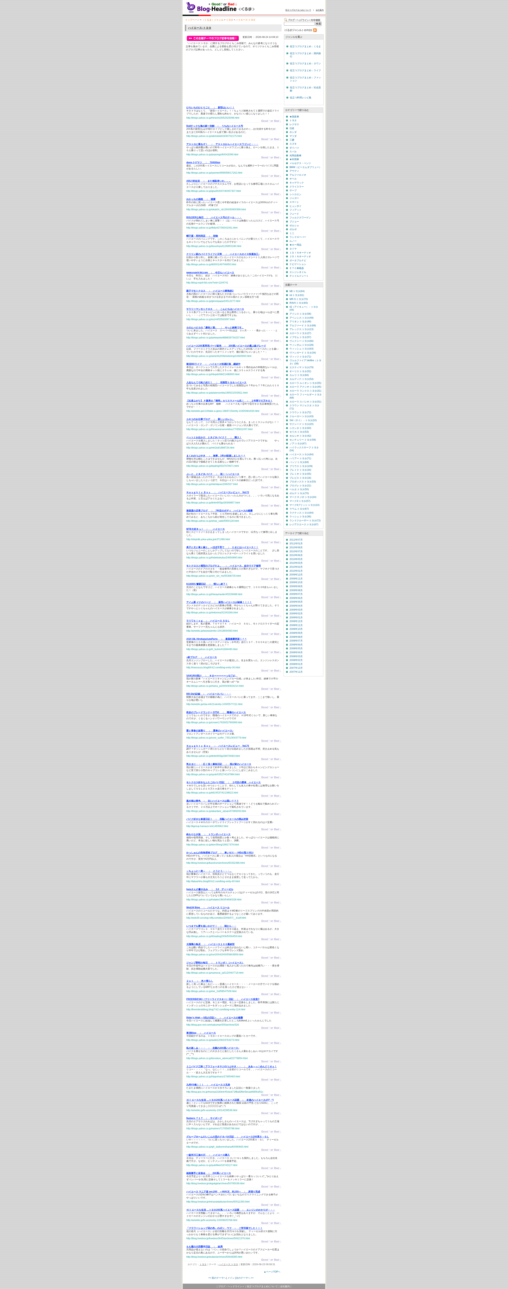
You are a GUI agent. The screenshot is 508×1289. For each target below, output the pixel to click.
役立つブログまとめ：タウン (305, 63)
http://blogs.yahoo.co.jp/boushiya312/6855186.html (213, 246)
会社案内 (320, 10)
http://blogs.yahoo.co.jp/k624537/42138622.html (212, 792)
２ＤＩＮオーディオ (300, 256)
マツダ (293, 136)
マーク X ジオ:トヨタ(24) (303, 497)
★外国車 (294, 159)
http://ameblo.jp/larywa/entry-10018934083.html (212, 630)
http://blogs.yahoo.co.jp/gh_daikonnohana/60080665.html (217, 1146)
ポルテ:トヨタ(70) (299, 493)
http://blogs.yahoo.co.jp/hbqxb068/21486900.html (213, 374)
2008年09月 (296, 633)
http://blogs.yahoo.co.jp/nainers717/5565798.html (213, 1128)
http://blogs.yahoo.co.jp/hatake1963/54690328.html (213, 899)
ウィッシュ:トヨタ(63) (302, 348)
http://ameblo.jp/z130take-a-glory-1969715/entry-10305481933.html (222, 411)
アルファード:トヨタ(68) (303, 325)
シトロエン (295, 194)
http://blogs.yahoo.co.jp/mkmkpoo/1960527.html (212, 484)
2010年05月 (296, 559)
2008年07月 (296, 640)
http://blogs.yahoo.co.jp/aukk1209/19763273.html (212, 1040)
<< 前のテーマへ (217, 1278)
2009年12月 (296, 574)
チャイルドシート (299, 276)
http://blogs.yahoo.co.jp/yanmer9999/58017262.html (214, 172)
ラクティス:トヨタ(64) (302, 512)
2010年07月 (296, 551)
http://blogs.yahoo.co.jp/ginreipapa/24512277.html (213, 301)
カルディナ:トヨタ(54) (302, 379)
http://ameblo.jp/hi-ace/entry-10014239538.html (211, 1110)
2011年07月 (296, 539)
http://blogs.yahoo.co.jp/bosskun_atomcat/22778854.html (217, 1058)
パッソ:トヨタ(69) (299, 462)
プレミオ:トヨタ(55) (300, 474)
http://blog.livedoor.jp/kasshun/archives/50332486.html (215, 863)
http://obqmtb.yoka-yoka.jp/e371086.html (208, 539)
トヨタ (229, 19)
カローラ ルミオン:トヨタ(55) (305, 383)
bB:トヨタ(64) (297, 291)
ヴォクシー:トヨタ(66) (302, 341)
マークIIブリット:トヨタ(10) (304, 505)
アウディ (294, 171)
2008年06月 (296, 644)
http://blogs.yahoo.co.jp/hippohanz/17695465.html (213, 1076)
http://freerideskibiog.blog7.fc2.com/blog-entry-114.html (215, 1009)
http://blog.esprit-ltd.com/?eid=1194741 (207, 282)
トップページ (192, 19)
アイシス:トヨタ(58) (300, 313)
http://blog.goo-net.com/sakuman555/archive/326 (212, 1024)
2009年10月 (296, 582)
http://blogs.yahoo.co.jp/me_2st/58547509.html (211, 991)
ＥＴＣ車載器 (297, 268)
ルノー (293, 241)
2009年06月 (296, 598)
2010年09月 (296, 547)
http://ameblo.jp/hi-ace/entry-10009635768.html (211, 1220)
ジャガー (294, 198)
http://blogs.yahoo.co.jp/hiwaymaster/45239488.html (214, 594)
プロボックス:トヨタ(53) (303, 481)
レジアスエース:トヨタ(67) (304, 524)
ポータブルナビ (298, 260)
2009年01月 (296, 617)
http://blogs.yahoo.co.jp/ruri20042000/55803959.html (214, 954)
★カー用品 (295, 244)
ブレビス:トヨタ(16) (300, 477)
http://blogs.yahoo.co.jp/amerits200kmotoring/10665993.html (218, 356)
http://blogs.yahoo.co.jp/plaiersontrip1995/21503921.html (217, 392)
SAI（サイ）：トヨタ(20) (303, 420)
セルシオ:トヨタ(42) (300, 435)
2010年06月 (296, 555)
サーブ (293, 190)
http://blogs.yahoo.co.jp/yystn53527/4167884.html (213, 774)
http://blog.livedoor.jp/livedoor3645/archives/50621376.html (218, 1238)
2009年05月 (296, 601)
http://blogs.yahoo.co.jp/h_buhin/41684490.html (212, 649)
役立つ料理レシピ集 (300, 97)
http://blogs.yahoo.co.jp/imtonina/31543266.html (212, 612)
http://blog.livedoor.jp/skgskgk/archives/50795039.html (215, 1183)
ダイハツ (294, 147)
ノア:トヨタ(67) (298, 443)
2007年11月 (296, 671)
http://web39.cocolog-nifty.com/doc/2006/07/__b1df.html (216, 917)
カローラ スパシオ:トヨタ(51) (305, 401)
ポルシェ (294, 225)
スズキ (293, 143)
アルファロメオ (298, 175)
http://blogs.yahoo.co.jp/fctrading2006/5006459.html (214, 936)
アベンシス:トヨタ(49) (302, 317)
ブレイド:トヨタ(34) (300, 470)
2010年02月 (296, 567)
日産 (292, 128)
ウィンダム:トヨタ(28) (302, 345)
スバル (293, 151)
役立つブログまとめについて (298, 10)
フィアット (295, 209)
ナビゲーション (298, 264)
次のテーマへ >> (245, 1278)
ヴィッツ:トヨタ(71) (300, 356)
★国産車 (294, 116)
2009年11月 (296, 578)
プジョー (294, 221)
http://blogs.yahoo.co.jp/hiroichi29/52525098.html (212, 117)
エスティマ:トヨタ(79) (302, 367)
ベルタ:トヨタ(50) (299, 489)
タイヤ (293, 248)
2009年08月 (296, 590)
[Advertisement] (216, 78)
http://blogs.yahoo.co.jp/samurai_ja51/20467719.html (214, 972)
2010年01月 (296, 571)
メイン (231, 1278)
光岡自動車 (295, 155)
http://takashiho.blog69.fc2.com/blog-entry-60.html (213, 881)
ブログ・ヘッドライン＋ (231, 1286)
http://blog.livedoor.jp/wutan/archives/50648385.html (214, 1256)
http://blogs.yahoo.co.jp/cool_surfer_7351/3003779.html (216, 737)
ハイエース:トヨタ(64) (302, 454)
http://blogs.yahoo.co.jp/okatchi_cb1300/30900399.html (216, 209)
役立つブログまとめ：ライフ (305, 70)
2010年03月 (296, 563)
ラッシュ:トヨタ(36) (300, 516)
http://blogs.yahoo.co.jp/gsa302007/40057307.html (213, 191)
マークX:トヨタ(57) (300, 501)
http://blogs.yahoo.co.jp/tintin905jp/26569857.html (213, 502)
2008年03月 (296, 656)
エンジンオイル (298, 272)
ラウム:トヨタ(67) (299, 508)
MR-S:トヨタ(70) (299, 299)
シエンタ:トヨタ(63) (300, 428)
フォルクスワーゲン (300, 217)
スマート (294, 202)
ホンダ (293, 132)
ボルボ (293, 229)
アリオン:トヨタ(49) (300, 321)
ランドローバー (298, 237)
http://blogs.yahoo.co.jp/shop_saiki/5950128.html (212, 521)
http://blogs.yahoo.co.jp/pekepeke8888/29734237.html (215, 337)
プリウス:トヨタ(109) (301, 466)
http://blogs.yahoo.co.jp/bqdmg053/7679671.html (212, 466)
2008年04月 (296, 652)
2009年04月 (296, 605)
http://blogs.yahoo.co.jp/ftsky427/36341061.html (212, 227)
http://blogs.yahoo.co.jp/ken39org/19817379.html (212, 844)
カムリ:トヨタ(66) (299, 375)
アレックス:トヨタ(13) (302, 329)
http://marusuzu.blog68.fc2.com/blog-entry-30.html (213, 667)
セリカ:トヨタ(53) (299, 431)
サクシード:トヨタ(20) (302, 424)
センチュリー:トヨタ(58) (303, 439)
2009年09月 (296, 586)
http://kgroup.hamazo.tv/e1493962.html (207, 826)
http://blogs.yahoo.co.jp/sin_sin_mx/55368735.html (213, 575)
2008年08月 (296, 637)
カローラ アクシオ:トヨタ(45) (305, 386)
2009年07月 (296, 594)
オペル (293, 178)
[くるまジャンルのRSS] (300, 31)
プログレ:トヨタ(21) (300, 485)
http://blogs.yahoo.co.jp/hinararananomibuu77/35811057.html (219, 429)
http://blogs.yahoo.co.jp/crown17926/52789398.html (214, 722)
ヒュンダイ (295, 206)
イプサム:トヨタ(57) (300, 337)
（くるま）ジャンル (212, 19)
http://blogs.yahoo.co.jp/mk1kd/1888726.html (210, 447)
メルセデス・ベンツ (300, 163)
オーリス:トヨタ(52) (300, 371)
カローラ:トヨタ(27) (300, 333)
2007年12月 (296, 668)
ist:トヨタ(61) (297, 295)
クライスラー (297, 186)
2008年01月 (296, 664)
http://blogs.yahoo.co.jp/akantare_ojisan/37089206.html (216, 811)
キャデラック (297, 182)
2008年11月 (296, 625)
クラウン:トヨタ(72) (300, 412)
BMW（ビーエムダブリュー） (305, 167)
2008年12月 (296, 621)
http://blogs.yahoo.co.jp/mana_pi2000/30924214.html (215, 686)
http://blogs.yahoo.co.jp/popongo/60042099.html (212, 154)
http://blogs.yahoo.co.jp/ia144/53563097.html (210, 319)
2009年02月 (296, 613)
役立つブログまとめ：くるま (305, 46)
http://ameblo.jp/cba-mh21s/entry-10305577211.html (214, 704)
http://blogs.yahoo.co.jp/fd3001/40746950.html (211, 264)
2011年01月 (296, 543)
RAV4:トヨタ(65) (299, 303)
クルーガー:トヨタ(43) (302, 416)
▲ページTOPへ (272, 1271)
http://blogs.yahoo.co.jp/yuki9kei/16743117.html (211, 1165)
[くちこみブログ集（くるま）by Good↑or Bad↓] (229, 12)
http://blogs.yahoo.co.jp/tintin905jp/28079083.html (213, 756)
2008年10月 (296, 629)
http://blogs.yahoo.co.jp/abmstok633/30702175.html (214, 136)
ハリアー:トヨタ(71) (300, 458)
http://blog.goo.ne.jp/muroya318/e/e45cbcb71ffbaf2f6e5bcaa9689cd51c (224, 1091)
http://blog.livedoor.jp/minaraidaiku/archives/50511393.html (218, 1201)
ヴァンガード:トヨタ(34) (303, 352)
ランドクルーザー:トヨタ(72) (305, 520)
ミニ (292, 233)
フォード (294, 213)
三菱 (292, 139)
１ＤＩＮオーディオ (300, 252)
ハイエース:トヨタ (245, 19)
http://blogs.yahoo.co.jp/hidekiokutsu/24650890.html (214, 557)
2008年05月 (296, 648)
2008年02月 (296, 660)
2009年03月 (296, 609)
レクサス (294, 124)
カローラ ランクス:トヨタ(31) (305, 390)
